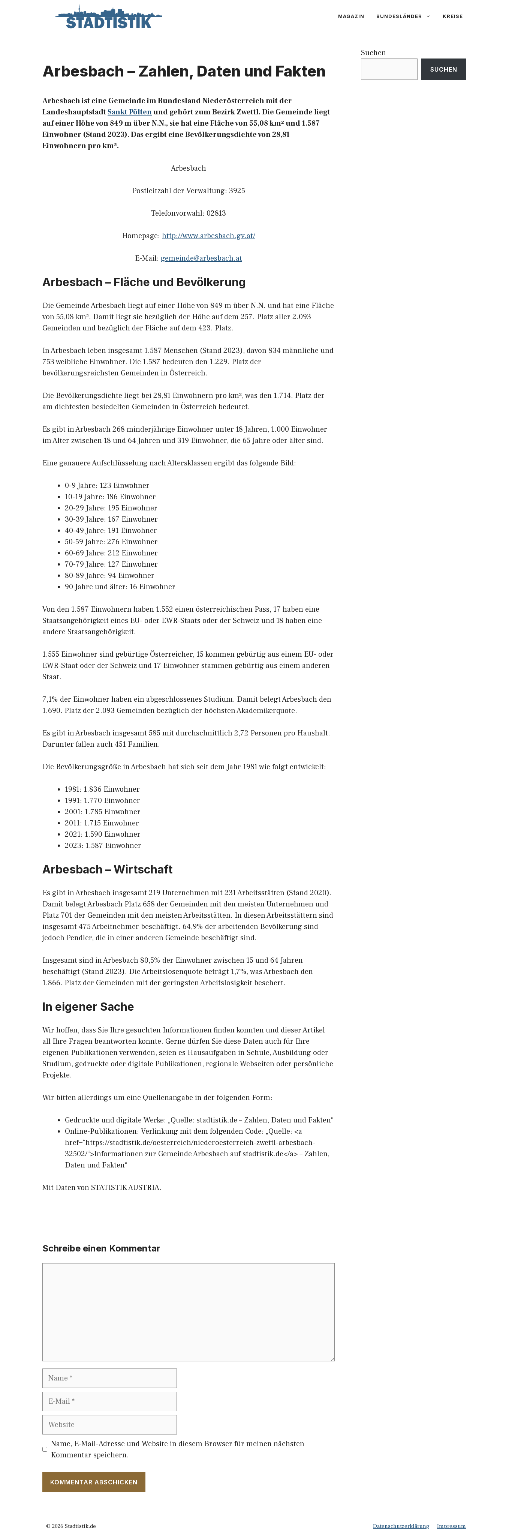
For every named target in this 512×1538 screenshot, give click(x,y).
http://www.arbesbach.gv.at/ (208, 236)
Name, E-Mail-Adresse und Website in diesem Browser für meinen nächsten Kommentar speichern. (177, 1449)
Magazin (351, 16)
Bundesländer (399, 16)
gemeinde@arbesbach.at (201, 258)
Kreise (453, 16)
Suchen (373, 53)
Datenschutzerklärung (401, 1526)
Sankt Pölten (130, 112)
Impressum (451, 1526)
